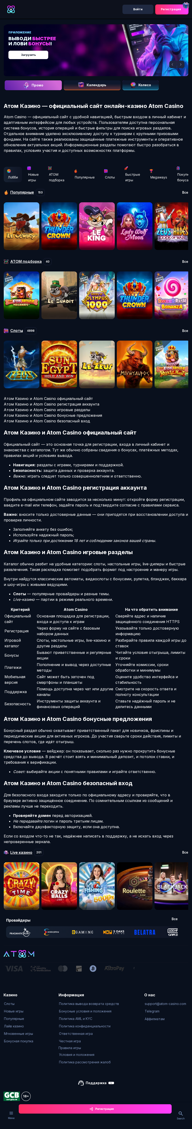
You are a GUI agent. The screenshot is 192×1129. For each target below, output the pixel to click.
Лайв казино (14, 1026)
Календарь (96, 85)
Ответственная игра (76, 1034)
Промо (37, 85)
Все (185, 192)
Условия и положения (76, 1055)
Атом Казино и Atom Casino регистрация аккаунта (51, 404)
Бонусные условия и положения (85, 1011)
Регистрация (171, 9)
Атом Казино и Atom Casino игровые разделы (47, 409)
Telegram (152, 1011)
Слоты (110, 177)
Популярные (85, 177)
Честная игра (70, 1041)
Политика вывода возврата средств (89, 1004)
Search (181, 1118)
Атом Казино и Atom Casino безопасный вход (47, 421)
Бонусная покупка (18, 1041)
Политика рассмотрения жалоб (85, 1062)
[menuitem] (19, 1004)
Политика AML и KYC (75, 1019)
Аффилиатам (155, 1019)
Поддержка (96, 1083)
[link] (20, 932)
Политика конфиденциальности (85, 1026)
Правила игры (70, 1048)
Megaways (158, 177)
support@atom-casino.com (165, 1004)
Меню (11, 1118)
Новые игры (33, 177)
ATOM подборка (56, 177)
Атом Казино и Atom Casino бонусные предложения (53, 415)
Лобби (13, 177)
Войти (138, 9)
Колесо (144, 85)
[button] (173, 64)
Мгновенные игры (18, 1034)
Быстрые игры (132, 177)
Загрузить (28, 55)
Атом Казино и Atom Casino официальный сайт (48, 398)
